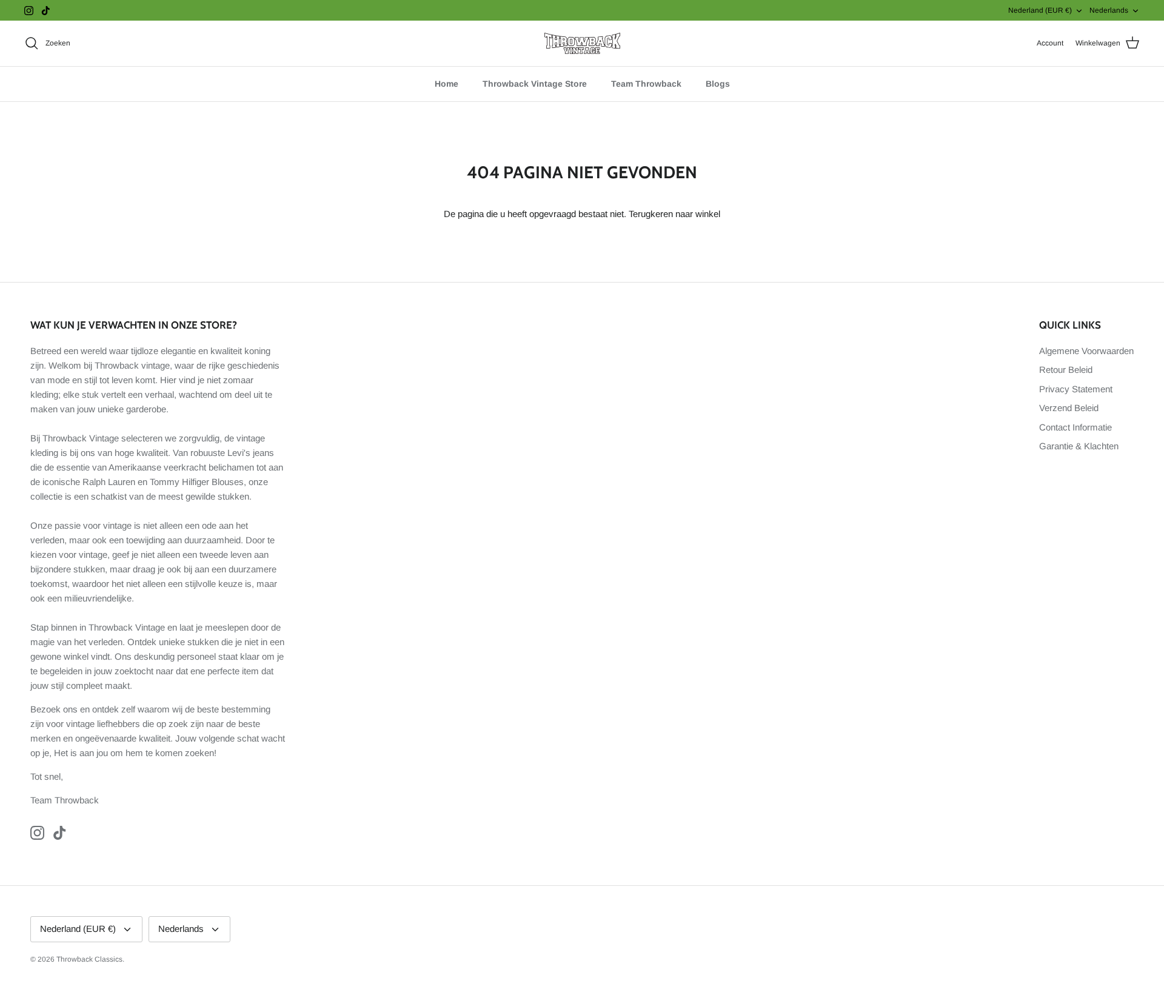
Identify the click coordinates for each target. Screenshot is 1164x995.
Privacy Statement (1075, 389)
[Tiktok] (45, 10)
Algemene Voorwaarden (1086, 351)
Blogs (718, 84)
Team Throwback (646, 84)
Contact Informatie (1075, 427)
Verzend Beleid (1069, 408)
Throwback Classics (89, 959)
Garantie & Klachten (1079, 446)
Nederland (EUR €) (1040, 10)
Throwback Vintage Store (535, 84)
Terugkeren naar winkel (674, 214)
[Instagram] (28, 10)
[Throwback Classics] (582, 43)
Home (446, 84)
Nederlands (1108, 10)
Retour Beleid (1065, 369)
